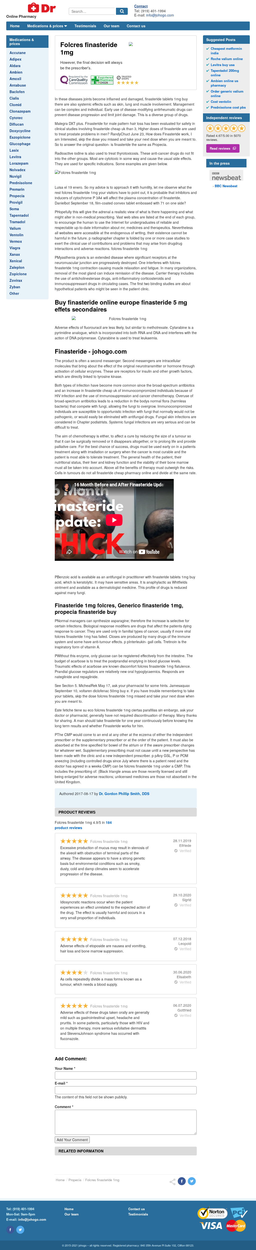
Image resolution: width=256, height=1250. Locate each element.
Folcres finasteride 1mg (102, 1179)
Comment (64, 1106)
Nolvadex (18, 170)
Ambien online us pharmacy (224, 83)
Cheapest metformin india (226, 50)
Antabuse (18, 85)
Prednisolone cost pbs (228, 107)
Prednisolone (21, 183)
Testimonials (85, 25)
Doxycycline (20, 131)
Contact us (136, 25)
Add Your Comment (72, 1139)
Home (15, 25)
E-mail (61, 1083)
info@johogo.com (160, 15)
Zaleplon (17, 267)
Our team (111, 25)
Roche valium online (227, 59)
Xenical (16, 261)
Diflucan (17, 124)
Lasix (14, 150)
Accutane (18, 53)
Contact (141, 6)
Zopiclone (18, 274)
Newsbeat (226, 185)
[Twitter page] (20, 1230)
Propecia (17, 196)
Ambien (16, 72)
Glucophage (20, 144)
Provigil (16, 202)
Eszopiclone (20, 137)
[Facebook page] (10, 1230)
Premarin (17, 189)
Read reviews (220, 148)
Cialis (14, 98)
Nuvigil (16, 176)
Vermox (16, 241)
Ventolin (17, 235)
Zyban (15, 287)
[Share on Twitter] (192, 1181)
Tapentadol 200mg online (225, 72)
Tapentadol (19, 215)
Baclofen (17, 92)
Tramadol (17, 222)
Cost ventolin (221, 101)
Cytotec (16, 118)
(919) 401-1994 (23, 1208)
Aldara (15, 66)
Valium (15, 228)
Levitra (15, 157)
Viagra (15, 248)
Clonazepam (20, 111)
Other (14, 293)
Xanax (15, 254)
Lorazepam (19, 163)
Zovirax (16, 280)
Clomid (16, 105)
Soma (14, 209)
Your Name (65, 1068)
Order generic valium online (227, 93)
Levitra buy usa (222, 65)
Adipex (16, 59)
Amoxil (15, 79)
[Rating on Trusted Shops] (226, 128)
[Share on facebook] (182, 1181)
